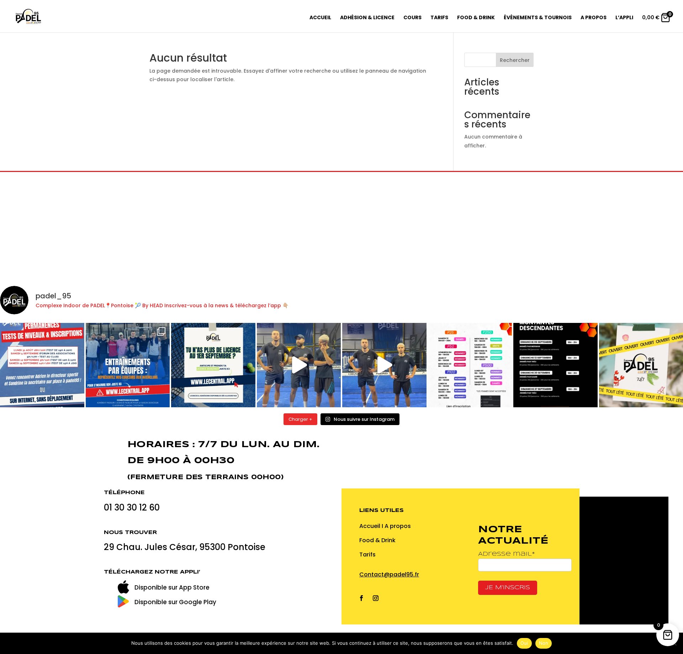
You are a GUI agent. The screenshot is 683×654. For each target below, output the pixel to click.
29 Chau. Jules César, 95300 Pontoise (184, 547)
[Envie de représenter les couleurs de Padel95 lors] (128, 365)
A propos (594, 18)
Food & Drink (476, 18)
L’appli (624, 18)
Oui (524, 643)
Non (544, 643)
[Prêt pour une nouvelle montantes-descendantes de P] (555, 365)
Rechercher (515, 60)
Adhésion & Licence (367, 18)
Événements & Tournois (538, 18)
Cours (412, 18)
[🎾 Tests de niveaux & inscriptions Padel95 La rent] (42, 365)
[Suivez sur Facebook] (361, 598)
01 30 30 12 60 (133, 507)
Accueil (320, 18)
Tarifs (439, 18)
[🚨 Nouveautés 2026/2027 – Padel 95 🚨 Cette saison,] (384, 365)
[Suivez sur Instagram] (375, 598)
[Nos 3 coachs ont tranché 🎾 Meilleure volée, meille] (299, 365)
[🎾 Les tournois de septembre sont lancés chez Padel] (470, 365)
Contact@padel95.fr (389, 574)
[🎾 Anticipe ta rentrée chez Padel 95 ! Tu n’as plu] (213, 365)
